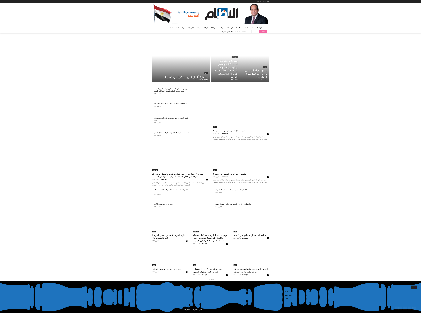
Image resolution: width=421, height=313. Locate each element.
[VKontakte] (400, 308)
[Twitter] (159, 1)
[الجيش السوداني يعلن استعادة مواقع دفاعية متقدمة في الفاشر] (199, 123)
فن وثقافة (234, 57)
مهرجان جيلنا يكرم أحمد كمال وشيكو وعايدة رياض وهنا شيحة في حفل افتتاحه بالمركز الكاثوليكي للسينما (177, 175)
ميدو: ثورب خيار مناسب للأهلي (163, 204)
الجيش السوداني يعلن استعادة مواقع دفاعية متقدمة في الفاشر (251, 270)
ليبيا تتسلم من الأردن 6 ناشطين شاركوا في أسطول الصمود (172, 132)
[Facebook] (165, 1)
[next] (253, 31)
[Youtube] (153, 1)
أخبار (206, 73)
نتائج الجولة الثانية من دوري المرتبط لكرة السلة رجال (170, 103)
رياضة (264, 66)
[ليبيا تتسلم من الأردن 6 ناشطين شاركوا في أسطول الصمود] (199, 137)
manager (225, 133)
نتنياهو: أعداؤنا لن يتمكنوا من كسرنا (234, 32)
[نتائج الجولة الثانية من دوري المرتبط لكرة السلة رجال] (254, 60)
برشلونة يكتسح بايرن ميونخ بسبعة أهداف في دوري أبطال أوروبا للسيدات (221, 32)
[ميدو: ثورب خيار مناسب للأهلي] (199, 209)
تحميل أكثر (211, 279)
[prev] (255, 31)
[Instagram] (162, 1)
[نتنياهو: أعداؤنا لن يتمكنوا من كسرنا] (181, 60)
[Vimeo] (155, 1)
